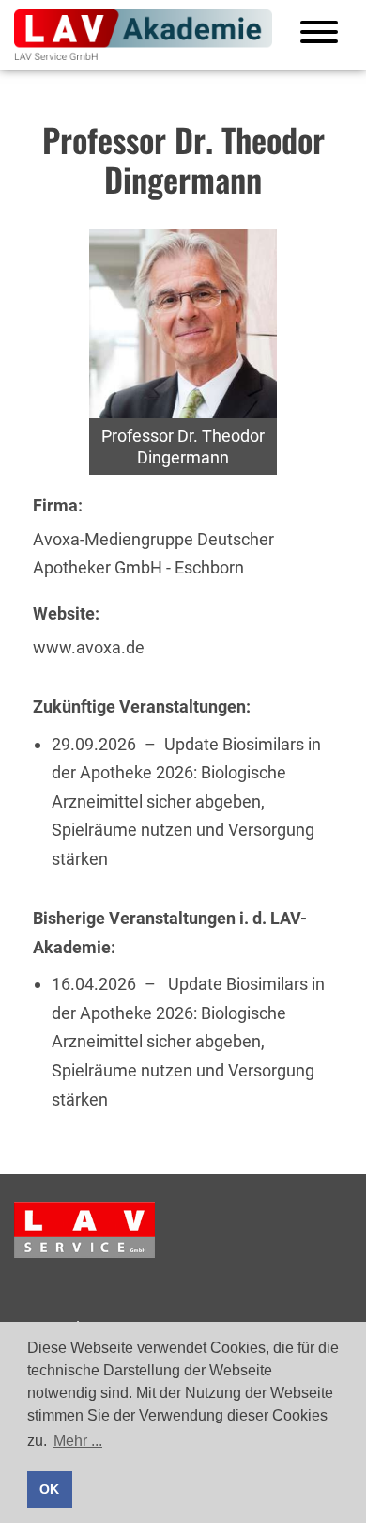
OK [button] (49, 1489)
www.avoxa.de (89, 647)
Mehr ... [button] (77, 1441)
